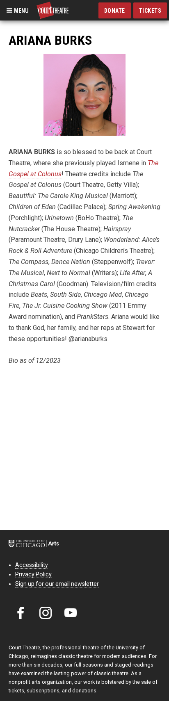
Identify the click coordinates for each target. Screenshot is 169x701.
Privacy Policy (33, 574)
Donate (114, 10)
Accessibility (31, 565)
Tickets (150, 10)
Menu (21, 10)
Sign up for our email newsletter (57, 583)
